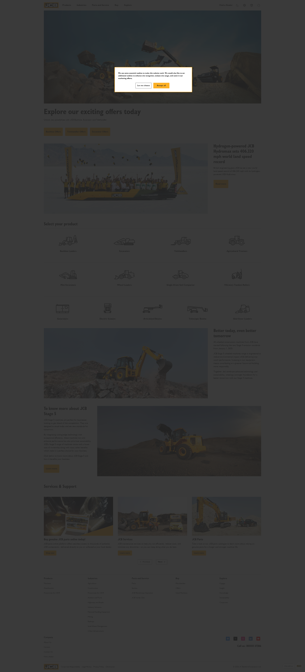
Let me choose (143, 85)
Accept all (161, 85)
